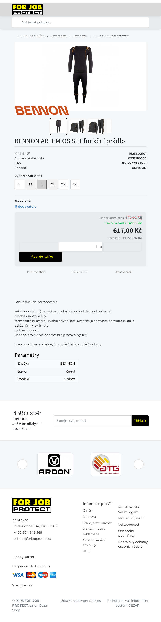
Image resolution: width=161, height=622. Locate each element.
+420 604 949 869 (28, 532)
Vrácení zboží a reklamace (94, 531)
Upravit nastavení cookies (80, 601)
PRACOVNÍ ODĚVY (33, 35)
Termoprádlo (58, 35)
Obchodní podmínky (126, 533)
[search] (15, 22)
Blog (86, 551)
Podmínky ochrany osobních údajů (133, 544)
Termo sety (80, 35)
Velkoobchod (128, 524)
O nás (87, 510)
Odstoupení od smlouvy (95, 542)
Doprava (89, 517)
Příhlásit (140, 421)
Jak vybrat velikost (97, 523)
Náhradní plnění (130, 518)
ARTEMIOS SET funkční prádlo (111, 35)
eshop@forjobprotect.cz (33, 539)
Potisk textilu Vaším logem (128, 509)
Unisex (69, 379)
